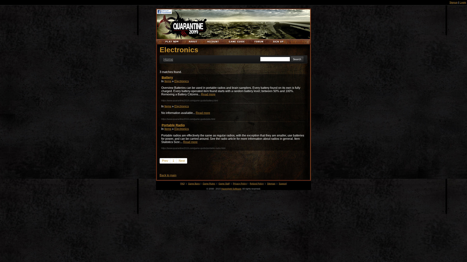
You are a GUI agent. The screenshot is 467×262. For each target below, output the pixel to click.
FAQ (182, 183)
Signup (453, 2)
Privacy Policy (240, 183)
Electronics (181, 81)
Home (168, 59)
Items (167, 81)
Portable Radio (173, 125)
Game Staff (224, 183)
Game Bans (194, 183)
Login (463, 2)
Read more (208, 94)
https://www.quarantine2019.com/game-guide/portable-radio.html (193, 148)
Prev (165, 160)
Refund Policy (257, 183)
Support (283, 183)
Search (297, 59)
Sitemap (271, 183)
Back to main (168, 175)
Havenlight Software (231, 189)
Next (182, 160)
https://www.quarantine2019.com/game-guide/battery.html (189, 100)
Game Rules (209, 183)
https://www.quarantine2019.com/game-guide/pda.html (188, 119)
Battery (167, 77)
